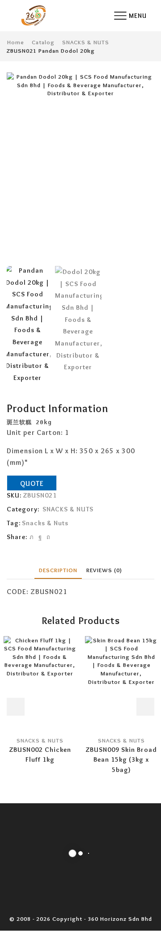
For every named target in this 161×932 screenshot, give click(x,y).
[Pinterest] (48, 536)
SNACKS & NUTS (85, 42)
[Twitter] (31, 536)
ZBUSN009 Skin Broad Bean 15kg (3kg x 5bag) (121, 759)
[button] (18, 169)
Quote (32, 483)
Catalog (43, 42)
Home (15, 42)
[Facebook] (40, 536)
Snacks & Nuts (45, 523)
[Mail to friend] (56, 536)
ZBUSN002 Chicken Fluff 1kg (40, 754)
